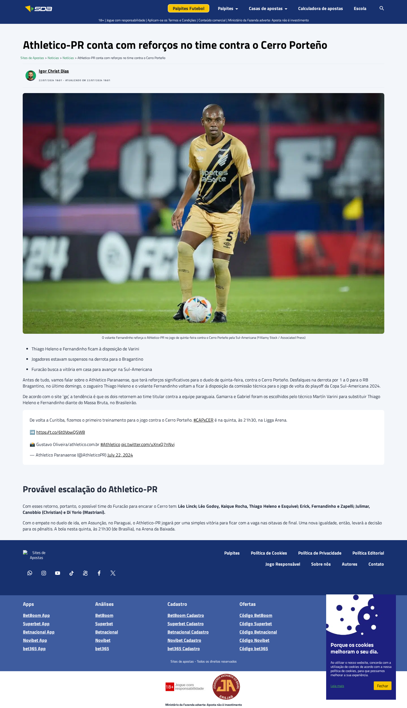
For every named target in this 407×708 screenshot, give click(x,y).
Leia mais (337, 686)
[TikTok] (71, 573)
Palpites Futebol (188, 8)
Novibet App (35, 640)
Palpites (232, 553)
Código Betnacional (258, 632)
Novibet (102, 640)
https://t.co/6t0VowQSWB (60, 432)
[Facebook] (99, 573)
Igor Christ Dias (54, 71)
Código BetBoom (255, 615)
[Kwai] (85, 573)
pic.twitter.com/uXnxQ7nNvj (148, 444)
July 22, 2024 (120, 455)
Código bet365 (253, 648)
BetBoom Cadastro (186, 615)
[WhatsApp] (30, 573)
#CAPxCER (203, 420)
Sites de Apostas (32, 57)
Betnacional (106, 632)
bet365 (102, 648)
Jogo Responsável (283, 564)
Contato (376, 564)
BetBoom (104, 615)
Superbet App (36, 623)
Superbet (104, 623)
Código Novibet (254, 640)
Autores (349, 564)
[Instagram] (44, 573)
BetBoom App (36, 615)
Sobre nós (321, 564)
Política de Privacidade (319, 553)
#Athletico (110, 444)
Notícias (68, 57)
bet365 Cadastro (184, 648)
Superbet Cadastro (186, 623)
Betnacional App (39, 632)
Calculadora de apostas (320, 8)
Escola (360, 8)
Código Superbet (255, 623)
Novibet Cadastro (184, 640)
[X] (113, 573)
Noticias (53, 57)
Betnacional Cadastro (188, 632)
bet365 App (34, 648)
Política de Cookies (269, 553)
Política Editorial (368, 553)
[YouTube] (58, 573)
